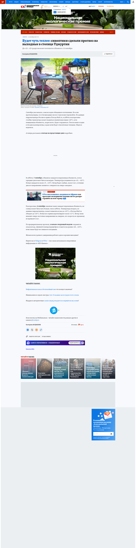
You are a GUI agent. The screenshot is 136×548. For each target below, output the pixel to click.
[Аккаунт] (133, 2)
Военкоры (46, 32)
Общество (44, 2)
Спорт (100, 2)
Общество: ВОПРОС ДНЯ (34, 336)
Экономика (53, 2)
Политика (35, 2)
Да (55, 12)
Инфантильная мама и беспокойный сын (41, 289)
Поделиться (109, 54)
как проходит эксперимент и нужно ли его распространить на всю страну (62, 196)
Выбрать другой (61, 12)
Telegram (38, 241)
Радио (93, 6)
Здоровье (75, 2)
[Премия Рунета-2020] (45, 6)
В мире (61, 2)
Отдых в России (71, 32)
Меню (3, 2)
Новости (31, 32)
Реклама (101, 6)
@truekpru (35, 320)
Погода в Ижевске (46, 336)
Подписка (110, 6)
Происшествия (94, 32)
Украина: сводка (55, 32)
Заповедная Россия (83, 32)
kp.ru (82, 325)
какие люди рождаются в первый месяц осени (61, 300)
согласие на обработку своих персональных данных (101, 438)
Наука (94, 2)
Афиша (102, 32)
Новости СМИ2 (30, 349)
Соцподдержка (85, 2)
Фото (10, 2)
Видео (16, 2)
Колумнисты (108, 2)
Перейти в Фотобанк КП (41, 107)
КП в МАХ (63, 32)
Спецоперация (25, 2)
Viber (45, 241)
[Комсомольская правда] (30, 6)
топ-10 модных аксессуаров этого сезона (64, 295)
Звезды (67, 2)
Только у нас (38, 32)
